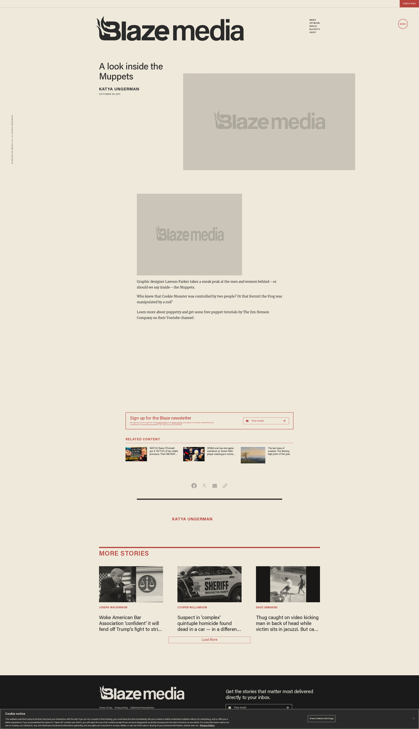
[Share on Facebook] (194, 485)
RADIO (313, 26)
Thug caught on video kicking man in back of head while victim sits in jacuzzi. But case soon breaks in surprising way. (288, 624)
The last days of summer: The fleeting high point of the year (279, 451)
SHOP (313, 32)
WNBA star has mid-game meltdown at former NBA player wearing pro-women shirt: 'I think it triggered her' (220, 451)
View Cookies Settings (322, 719)
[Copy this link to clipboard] (225, 485)
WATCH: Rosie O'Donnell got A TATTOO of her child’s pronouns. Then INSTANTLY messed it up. (164, 451)
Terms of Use (177, 423)
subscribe (409, 4)
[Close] (413, 718)
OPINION (315, 23)
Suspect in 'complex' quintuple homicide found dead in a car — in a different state (207, 624)
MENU (403, 24)
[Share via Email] (214, 485)
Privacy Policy (162, 423)
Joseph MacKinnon (113, 607)
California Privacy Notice (142, 708)
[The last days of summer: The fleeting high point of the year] (253, 454)
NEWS (313, 20)
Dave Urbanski (267, 607)
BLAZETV (315, 29)
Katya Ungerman (119, 89)
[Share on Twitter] (204, 485)
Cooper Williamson (192, 607)
